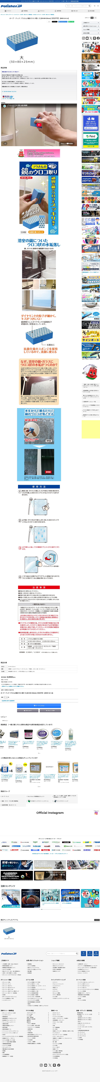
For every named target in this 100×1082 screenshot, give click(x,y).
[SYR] (55, 842)
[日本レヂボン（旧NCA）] (79, 846)
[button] (8, 11)
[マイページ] (98, 6)
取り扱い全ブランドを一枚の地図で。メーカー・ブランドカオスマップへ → (50, 853)
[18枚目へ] (58, 909)
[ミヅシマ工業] (45, 850)
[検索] (89, 6)
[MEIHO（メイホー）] (66, 850)
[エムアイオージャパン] (76, 842)
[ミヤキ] (55, 850)
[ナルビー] (47, 846)
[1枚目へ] (39, 909)
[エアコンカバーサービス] (14, 842)
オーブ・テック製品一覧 (8, 98)
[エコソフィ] (24, 842)
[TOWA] (27, 846)
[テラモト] (16, 846)
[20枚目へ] (60, 909)
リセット (97, 919)
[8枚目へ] (47, 909)
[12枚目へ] (51, 909)
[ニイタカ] (58, 846)
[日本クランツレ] (68, 846)
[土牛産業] (37, 846)
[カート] (94, 6)
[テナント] (6, 846)
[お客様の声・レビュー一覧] (50, 898)
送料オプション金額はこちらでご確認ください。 (13, 686)
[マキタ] (14, 850)
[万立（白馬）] (24, 850)
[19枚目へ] (59, 909)
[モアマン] (87, 850)
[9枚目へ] (48, 909)
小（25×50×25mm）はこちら (9, 91)
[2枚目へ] (40, 909)
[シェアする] (49, 21)
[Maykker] (76, 850)
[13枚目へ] (52, 909)
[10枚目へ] (49, 909)
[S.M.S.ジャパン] (35, 842)
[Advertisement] (91, 429)
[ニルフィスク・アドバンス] (89, 846)
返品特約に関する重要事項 (8, 700)
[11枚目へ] (50, 909)
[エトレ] (66, 842)
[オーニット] (87, 842)
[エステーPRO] (45, 842)
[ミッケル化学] (35, 850)
